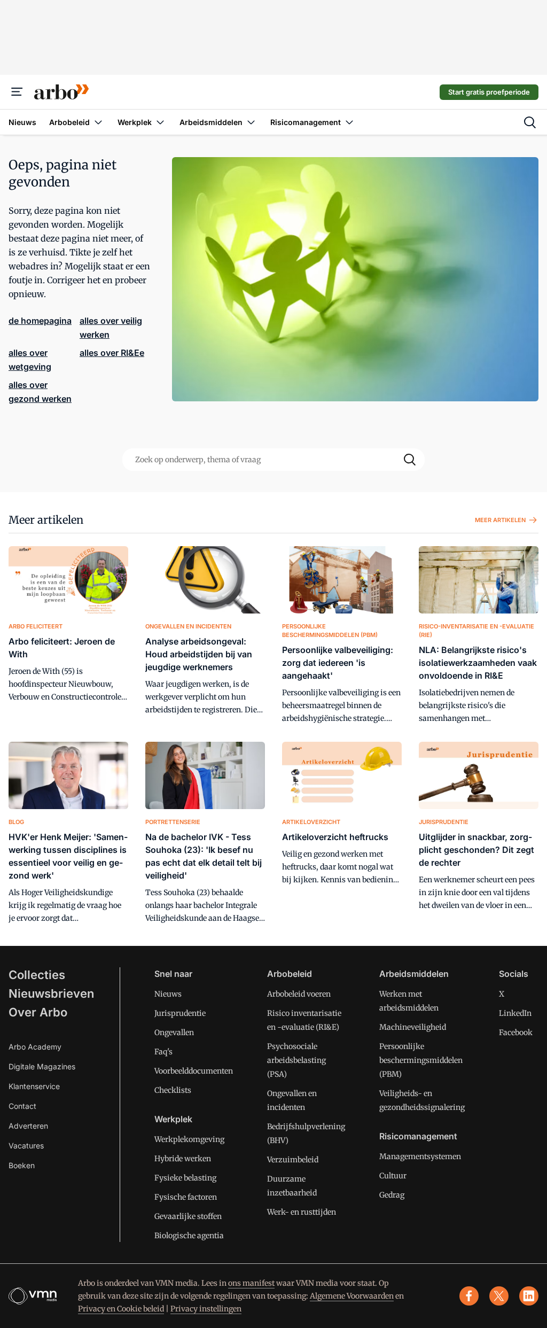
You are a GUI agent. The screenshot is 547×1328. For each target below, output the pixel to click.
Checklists (172, 1090)
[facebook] (469, 1296)
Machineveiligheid (412, 1027)
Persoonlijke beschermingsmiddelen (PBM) (421, 1060)
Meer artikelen (46, 519)
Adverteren (28, 1125)
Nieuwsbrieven (51, 993)
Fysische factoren (185, 1197)
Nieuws (168, 994)
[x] (499, 1296)
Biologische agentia (189, 1235)
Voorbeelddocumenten (193, 1071)
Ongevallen (174, 1032)
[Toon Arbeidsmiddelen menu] (251, 122)
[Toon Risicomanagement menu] (349, 122)
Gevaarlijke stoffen (188, 1216)
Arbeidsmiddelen (414, 973)
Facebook (516, 1032)
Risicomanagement (418, 1136)
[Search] (410, 459)
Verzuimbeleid (292, 1159)
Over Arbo (38, 1012)
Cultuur (393, 1176)
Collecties (37, 975)
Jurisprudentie (180, 1013)
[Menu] (17, 92)
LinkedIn (515, 1013)
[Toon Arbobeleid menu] (98, 122)
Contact (22, 1105)
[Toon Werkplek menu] (160, 122)
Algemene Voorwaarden (352, 1296)
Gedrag (391, 1195)
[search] (529, 122)
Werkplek (173, 1119)
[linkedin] (528, 1296)
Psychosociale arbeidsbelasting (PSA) (296, 1060)
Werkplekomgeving (189, 1139)
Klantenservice (34, 1086)
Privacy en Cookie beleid (121, 1309)
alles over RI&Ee (112, 352)
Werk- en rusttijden (301, 1212)
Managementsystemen (420, 1156)
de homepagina (40, 320)
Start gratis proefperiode (489, 92)
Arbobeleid (289, 973)
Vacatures (26, 1145)
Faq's (163, 1052)
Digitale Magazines (42, 1066)
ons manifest (251, 1283)
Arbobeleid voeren (299, 994)
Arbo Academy (35, 1046)
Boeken (22, 1165)
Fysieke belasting (185, 1178)
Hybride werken (182, 1158)
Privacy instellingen (205, 1309)
